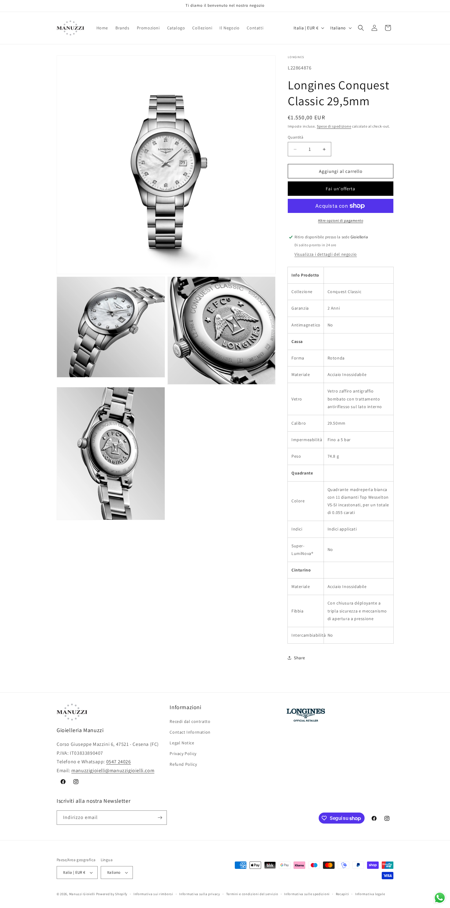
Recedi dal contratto (190, 721)
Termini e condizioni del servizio (252, 894)
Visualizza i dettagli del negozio (325, 254)
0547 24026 (118, 761)
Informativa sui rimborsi (153, 894)
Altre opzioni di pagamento (340, 220)
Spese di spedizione (334, 126)
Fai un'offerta (340, 189)
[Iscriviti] (160, 817)
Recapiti (342, 894)
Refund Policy (183, 764)
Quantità (295, 137)
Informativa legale (370, 894)
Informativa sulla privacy (199, 894)
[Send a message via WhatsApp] (440, 898)
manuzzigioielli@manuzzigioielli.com (112, 770)
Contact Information (190, 732)
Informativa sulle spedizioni (307, 894)
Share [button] (299, 658)
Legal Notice (182, 743)
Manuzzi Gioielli (82, 894)
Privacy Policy (183, 753)
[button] (361, 28)
